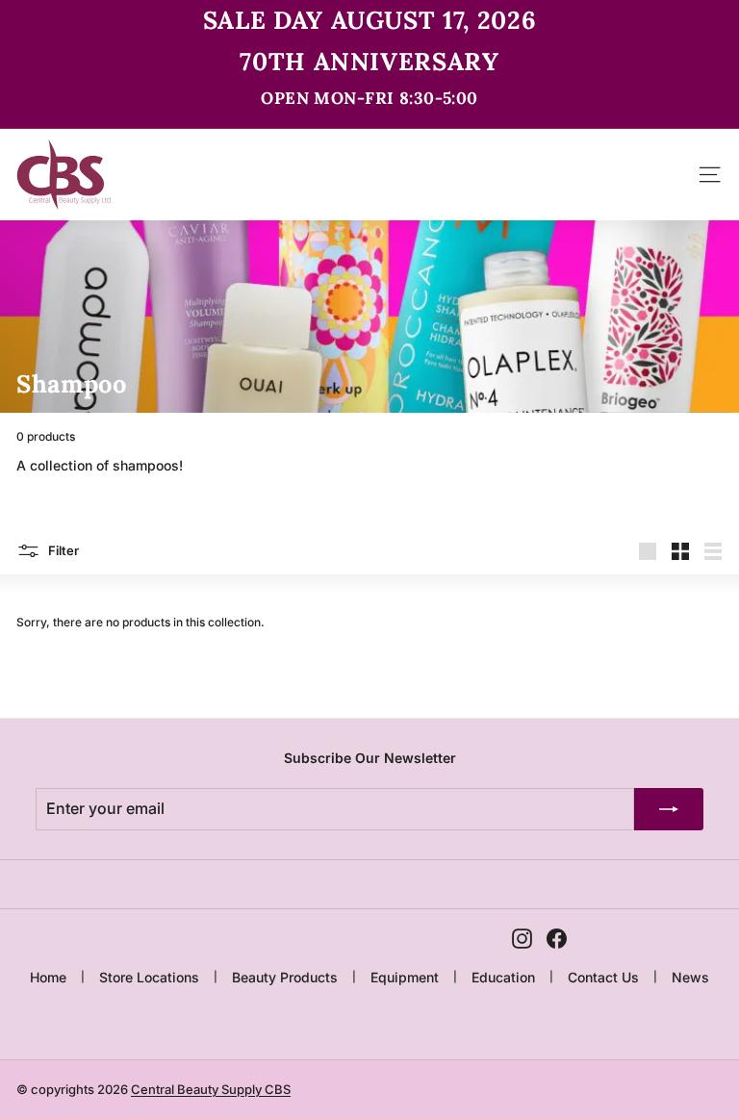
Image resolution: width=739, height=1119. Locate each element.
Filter (62, 549)
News (690, 977)
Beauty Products (285, 977)
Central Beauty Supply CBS (211, 1089)
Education (503, 977)
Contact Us (603, 977)
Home (48, 977)
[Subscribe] (668, 809)
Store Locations (149, 977)
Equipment (404, 977)
